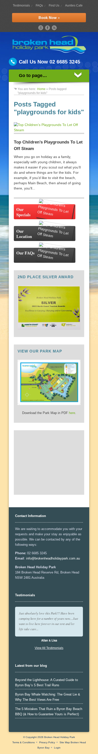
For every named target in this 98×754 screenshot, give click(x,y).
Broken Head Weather (45, 488)
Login (57, 747)
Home (41, 89)
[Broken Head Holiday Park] (49, 52)
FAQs (39, 5)
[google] (40, 27)
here (72, 413)
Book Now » (49, 17)
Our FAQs (25, 253)
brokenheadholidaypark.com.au (57, 558)
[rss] (54, 27)
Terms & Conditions (23, 742)
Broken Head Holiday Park (59, 737)
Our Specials (23, 212)
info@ (30, 558)
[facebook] (47, 27)
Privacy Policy (47, 742)
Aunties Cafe (74, 5)
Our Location (24, 234)
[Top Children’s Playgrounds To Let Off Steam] (49, 128)
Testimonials (21, 5)
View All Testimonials (49, 648)
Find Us (54, 5)
